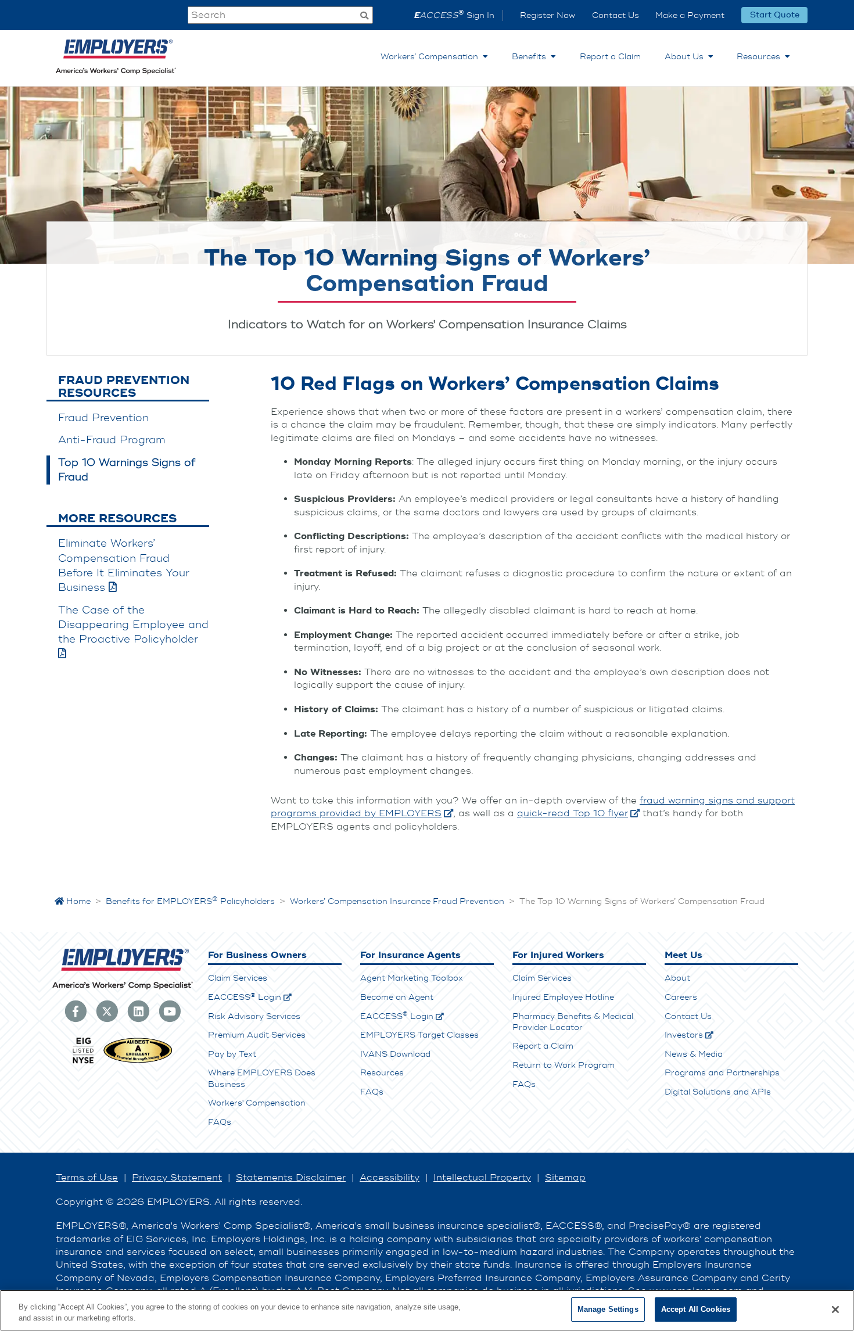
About (677, 978)
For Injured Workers (558, 955)
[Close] (835, 1309)
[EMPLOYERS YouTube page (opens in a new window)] (170, 1010)
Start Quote (774, 15)
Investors (684, 1035)
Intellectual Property (482, 1177)
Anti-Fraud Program (112, 440)
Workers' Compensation (257, 1103)
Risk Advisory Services (254, 1016)
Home (77, 901)
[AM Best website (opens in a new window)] (138, 1062)
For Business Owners (257, 955)
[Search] (364, 16)
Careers (681, 997)
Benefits (531, 57)
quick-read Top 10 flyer (572, 813)
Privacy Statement (177, 1177)
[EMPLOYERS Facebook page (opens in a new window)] (75, 1010)
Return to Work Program (563, 1065)
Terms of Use (87, 1177)
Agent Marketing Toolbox (411, 978)
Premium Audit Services (257, 1035)
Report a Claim (610, 57)
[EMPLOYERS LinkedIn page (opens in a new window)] (138, 1010)
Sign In (454, 15)
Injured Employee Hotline (563, 997)
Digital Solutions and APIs (718, 1092)
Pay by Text (232, 1054)
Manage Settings (607, 1309)
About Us (686, 57)
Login (244, 997)
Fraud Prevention (103, 418)
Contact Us (615, 15)
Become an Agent (396, 997)
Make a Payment (689, 15)
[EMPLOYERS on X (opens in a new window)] (107, 1010)
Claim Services (237, 978)
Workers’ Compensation (432, 57)
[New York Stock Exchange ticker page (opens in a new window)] (83, 1062)
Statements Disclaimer (291, 1177)
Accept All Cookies (695, 1309)
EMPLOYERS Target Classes (419, 1035)
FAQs (219, 1122)
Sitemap (565, 1177)
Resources (761, 57)
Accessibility (389, 1177)
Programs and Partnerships (722, 1073)
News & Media (694, 1054)
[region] (427, 1310)
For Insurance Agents (410, 955)
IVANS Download (395, 1054)
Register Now (547, 15)
